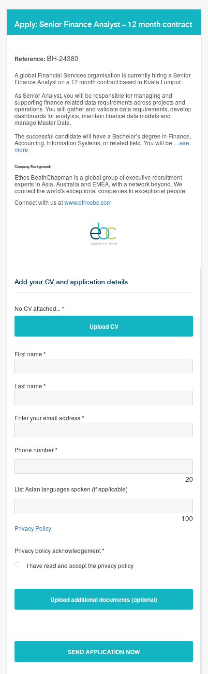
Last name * (30, 386)
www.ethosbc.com (88, 202)
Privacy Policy (33, 528)
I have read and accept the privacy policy (80, 565)
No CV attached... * (39, 308)
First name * (30, 354)
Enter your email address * (49, 418)
